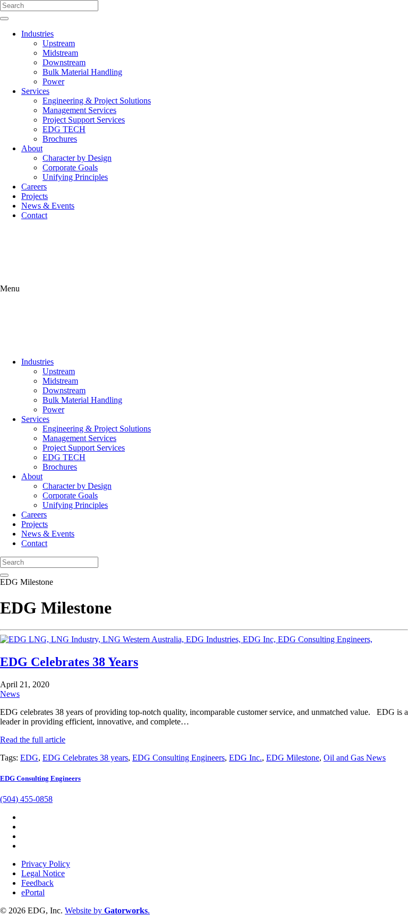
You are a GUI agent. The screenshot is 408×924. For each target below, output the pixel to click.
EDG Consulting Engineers (178, 757)
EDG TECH (64, 129)
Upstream (58, 43)
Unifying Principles (75, 177)
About (31, 148)
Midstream (60, 52)
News (10, 693)
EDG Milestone (292, 757)
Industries (37, 33)
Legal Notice (43, 873)
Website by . (107, 910)
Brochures (59, 138)
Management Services (79, 110)
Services (35, 91)
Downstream (64, 62)
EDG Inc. (245, 757)
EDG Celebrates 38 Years (69, 662)
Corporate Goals (70, 167)
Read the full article (32, 739)
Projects (34, 196)
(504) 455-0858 (26, 799)
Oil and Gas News (355, 757)
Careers (34, 186)
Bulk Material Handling (82, 71)
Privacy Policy (45, 863)
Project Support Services (83, 119)
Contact (34, 215)
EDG (29, 757)
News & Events (47, 205)
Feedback (37, 882)
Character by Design (77, 157)
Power (53, 81)
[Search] (4, 18)
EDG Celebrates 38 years (85, 757)
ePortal (33, 892)
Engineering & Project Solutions (96, 100)
